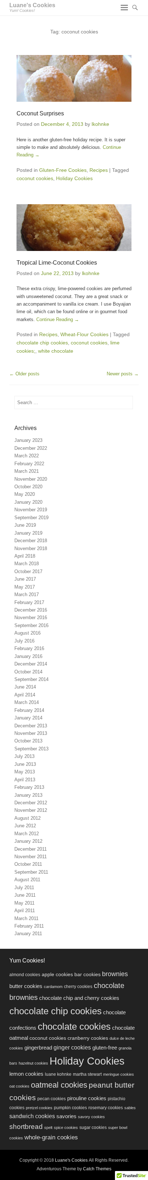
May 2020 (24, 494)
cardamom (53, 986)
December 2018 (30, 540)
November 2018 (30, 548)
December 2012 (30, 802)
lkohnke (100, 124)
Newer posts (123, 373)
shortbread (26, 1126)
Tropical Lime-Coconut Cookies (57, 263)
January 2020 (28, 502)
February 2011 (29, 926)
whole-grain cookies (51, 1137)
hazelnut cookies (33, 1063)
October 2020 (28, 486)
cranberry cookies (88, 1038)
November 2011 (30, 856)
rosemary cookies (105, 1107)
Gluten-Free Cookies (63, 170)
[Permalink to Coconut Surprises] (74, 78)
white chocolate (55, 351)
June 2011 (25, 895)
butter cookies (25, 986)
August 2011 (27, 879)
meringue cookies (118, 1074)
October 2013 (28, 741)
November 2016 (30, 617)
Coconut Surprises (40, 113)
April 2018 (24, 556)
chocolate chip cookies (42, 343)
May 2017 (24, 587)
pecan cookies (51, 1098)
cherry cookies (78, 986)
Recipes (98, 170)
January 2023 (28, 440)
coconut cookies (35, 178)
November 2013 (30, 733)
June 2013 (25, 764)
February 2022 (29, 463)
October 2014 (28, 671)
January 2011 (28, 933)
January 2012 (28, 841)
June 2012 (25, 825)
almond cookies (24, 974)
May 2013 (24, 771)
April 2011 (24, 910)
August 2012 (27, 818)
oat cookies (19, 1086)
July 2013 (24, 756)
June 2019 (25, 525)
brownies (115, 974)
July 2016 (24, 641)
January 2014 (28, 718)
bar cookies (87, 974)
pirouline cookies (86, 1098)
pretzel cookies (39, 1108)
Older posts (24, 373)
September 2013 (31, 748)
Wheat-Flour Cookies (84, 334)
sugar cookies (93, 1127)
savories (66, 1116)
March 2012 (26, 833)
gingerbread (38, 1047)
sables (130, 1108)
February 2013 (29, 787)
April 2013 (24, 779)
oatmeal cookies (59, 1084)
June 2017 (25, 579)
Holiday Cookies (74, 178)
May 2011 (24, 903)
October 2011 (28, 864)
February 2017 (29, 602)
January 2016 (28, 656)
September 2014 (31, 679)
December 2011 (30, 849)
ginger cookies (72, 1047)
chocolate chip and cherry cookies (79, 998)
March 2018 (26, 563)
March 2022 (26, 455)
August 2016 (27, 633)
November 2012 (30, 810)
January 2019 (28, 533)
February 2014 (29, 710)
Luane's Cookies (32, 5)
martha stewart (87, 1074)
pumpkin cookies (70, 1107)
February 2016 (29, 648)
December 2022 (30, 448)
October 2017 (28, 571)
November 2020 (30, 479)
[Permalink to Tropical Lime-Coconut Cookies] (74, 227)
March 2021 (26, 471)
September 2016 (31, 625)
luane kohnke (58, 1074)
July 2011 (24, 887)
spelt (48, 1127)
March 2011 (26, 918)
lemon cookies (26, 1074)
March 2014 (26, 702)
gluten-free (104, 1047)
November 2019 (30, 509)
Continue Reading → (57, 319)
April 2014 (24, 695)
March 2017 (26, 594)
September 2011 (31, 872)
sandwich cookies (32, 1116)
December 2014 (30, 664)
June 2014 (25, 687)
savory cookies (91, 1117)
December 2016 (30, 610)
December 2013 (30, 725)
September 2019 (31, 517)
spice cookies (66, 1127)
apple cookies (57, 974)
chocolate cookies (74, 1026)
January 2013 (28, 795)
